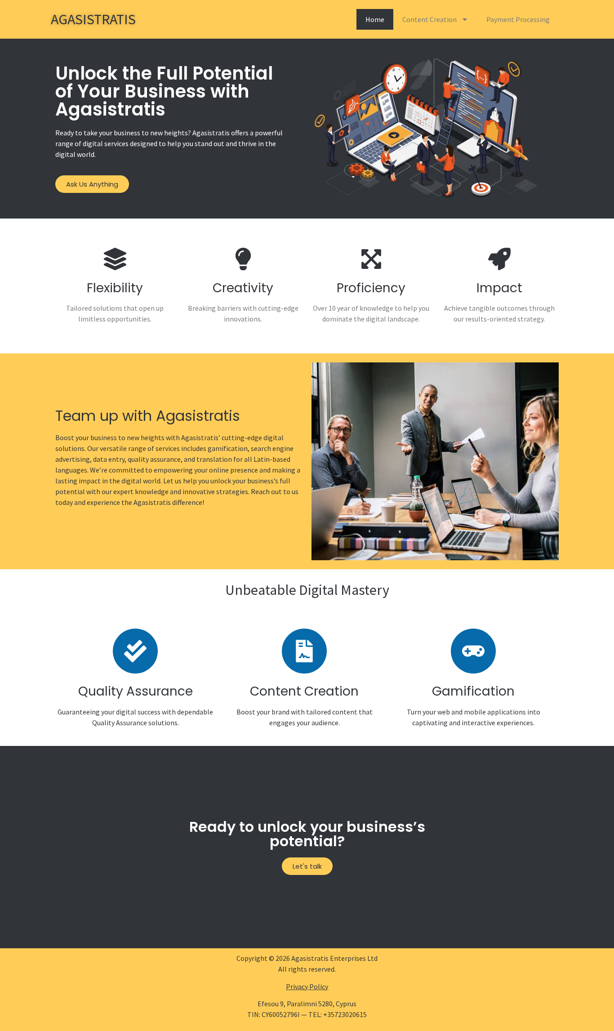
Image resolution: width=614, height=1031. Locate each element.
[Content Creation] (304, 651)
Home (374, 19)
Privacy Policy (307, 986)
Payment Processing (518, 19)
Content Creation (429, 19)
